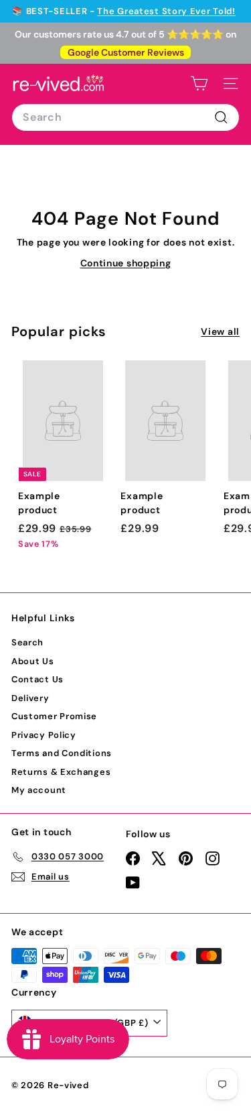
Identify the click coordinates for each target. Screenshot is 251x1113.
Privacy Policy (43, 735)
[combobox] (125, 117)
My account (38, 790)
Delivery (30, 698)
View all (220, 331)
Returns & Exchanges (60, 772)
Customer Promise (54, 716)
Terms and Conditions (61, 753)
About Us (32, 661)
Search (27, 642)
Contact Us (37, 679)
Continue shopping (125, 263)
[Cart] (199, 83)
